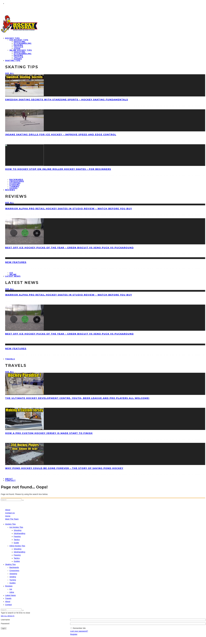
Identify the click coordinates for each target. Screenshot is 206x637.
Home (7, 516)
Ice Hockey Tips (18, 40)
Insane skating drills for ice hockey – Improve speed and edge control (60, 134)
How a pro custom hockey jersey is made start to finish (49, 433)
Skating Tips (12, 61)
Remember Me (79, 628)
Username (5, 620)
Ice (11, 273)
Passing (18, 45)
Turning (14, 186)
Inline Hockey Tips (20, 50)
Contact (10, 480)
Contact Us (10, 513)
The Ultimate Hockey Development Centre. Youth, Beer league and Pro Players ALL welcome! (77, 398)
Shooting (19, 42)
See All (9, 73)
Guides (17, 561)
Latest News (13, 276)
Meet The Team (12, 519)
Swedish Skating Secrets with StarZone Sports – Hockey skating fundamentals (66, 99)
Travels (10, 359)
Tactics (18, 47)
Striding (14, 185)
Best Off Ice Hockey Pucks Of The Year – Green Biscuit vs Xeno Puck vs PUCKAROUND (69, 247)
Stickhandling (23, 43)
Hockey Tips (12, 38)
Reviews (10, 190)
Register (73, 634)
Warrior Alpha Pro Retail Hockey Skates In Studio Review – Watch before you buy (68, 208)
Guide (17, 49)
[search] (23, 500)
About (7, 510)
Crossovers (16, 181)
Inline (11, 592)
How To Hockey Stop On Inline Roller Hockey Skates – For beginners (58, 169)
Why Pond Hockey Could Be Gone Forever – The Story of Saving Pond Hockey (64, 468)
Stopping (15, 183)
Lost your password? (79, 631)
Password (5, 623)
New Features (15, 262)
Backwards (16, 180)
